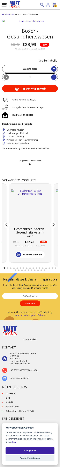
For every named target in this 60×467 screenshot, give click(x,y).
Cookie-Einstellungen (30, 458)
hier (14, 442)
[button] (48, 5)
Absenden (30, 303)
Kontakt (9, 402)
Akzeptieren (30, 450)
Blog (8, 397)
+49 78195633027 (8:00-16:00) (23, 370)
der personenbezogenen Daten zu (30, 315)
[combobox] (30, 69)
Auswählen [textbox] (30, 68)
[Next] (53, 224)
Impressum (11, 393)
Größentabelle (48, 60)
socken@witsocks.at (19, 378)
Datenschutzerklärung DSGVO (20, 411)
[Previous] (7, 224)
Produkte (10, 14)
